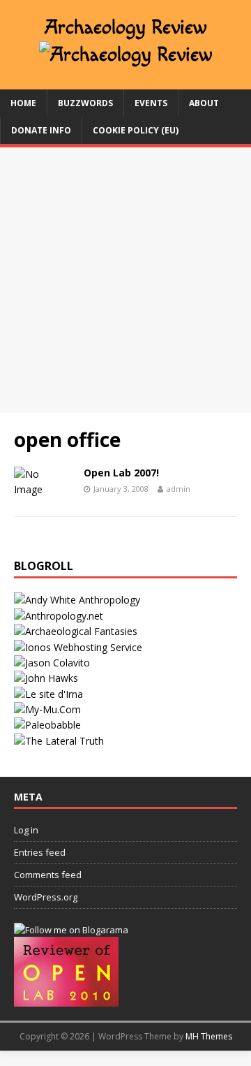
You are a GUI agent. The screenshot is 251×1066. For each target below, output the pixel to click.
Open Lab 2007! (121, 472)
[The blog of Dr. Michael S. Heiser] (47, 724)
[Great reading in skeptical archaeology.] (59, 740)
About (204, 103)
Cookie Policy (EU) (135, 130)
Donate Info (41, 130)
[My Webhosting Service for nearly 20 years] (78, 647)
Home (23, 103)
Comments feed (48, 874)
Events (151, 103)
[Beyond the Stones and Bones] (58, 615)
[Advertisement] (125, 280)
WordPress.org (45, 897)
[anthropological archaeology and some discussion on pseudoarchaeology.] (77, 599)
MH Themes (208, 1036)
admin (178, 488)
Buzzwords (85, 103)
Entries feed (40, 852)
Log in (26, 830)
